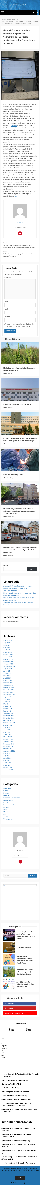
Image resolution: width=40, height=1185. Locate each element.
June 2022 (6, 758)
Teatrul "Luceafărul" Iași (10, 1088)
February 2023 (8, 739)
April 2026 (7, 650)
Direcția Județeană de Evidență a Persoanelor (18, 1163)
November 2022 (8, 746)
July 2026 (6, 643)
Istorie (5, 802)
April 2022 (7, 763)
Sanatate (6, 807)
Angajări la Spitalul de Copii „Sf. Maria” (20, 389)
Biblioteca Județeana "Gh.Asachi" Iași (14, 1080)
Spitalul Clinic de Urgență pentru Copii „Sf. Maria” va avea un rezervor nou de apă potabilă (19, 245)
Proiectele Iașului (9, 805)
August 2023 (7, 725)
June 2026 (6, 645)
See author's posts (20, 227)
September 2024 (9, 694)
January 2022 (8, 770)
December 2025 (8, 659)
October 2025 (8, 664)
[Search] (33, 12)
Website (7, 316)
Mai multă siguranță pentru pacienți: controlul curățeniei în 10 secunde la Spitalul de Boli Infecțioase (20, 532)
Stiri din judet (8, 812)
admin (4, 46)
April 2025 (7, 678)
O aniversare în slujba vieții (20, 460)
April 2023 (7, 734)
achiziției (14, 125)
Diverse (6, 793)
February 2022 (8, 767)
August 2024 (7, 697)
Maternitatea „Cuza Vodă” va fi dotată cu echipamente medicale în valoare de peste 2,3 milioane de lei (20, 494)
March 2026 (7, 652)
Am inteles (20, 1178)
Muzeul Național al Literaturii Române (15, 1092)
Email (6, 309)
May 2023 (6, 732)
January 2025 (8, 685)
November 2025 (8, 661)
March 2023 (7, 737)
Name (7, 301)
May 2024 (6, 704)
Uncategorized (8, 819)
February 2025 (8, 683)
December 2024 (8, 687)
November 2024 (8, 690)
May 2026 (6, 647)
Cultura (6, 791)
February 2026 (8, 654)
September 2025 (9, 666)
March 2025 (7, 680)
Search (5, 565)
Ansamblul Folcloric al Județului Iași (14, 1095)
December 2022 (8, 744)
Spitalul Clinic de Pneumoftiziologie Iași (15, 1141)
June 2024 (6, 701)
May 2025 (6, 676)
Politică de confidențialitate (20, 1183)
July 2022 (6, 756)
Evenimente (7, 795)
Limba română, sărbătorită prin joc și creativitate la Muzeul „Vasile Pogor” (9, 959)
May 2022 (6, 760)
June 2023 (6, 730)
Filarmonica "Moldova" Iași (11, 1084)
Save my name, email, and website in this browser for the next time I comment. (20, 325)
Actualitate (7, 788)
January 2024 (8, 713)
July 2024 (6, 699)
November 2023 (8, 718)
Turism (5, 816)
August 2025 (7, 668)
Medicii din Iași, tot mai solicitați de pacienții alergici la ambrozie (20, 353)
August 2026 (7, 640)
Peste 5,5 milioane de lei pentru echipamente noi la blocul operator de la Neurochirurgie (20, 423)
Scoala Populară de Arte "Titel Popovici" (16, 1099)
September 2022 (9, 751)
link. (15, 196)
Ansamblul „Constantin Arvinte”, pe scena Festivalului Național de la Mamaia (9, 935)
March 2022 (7, 765)
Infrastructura (8, 800)
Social (5, 809)
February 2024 (8, 711)
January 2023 (8, 741)
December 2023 (8, 716)
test (4, 814)
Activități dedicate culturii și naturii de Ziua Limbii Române (9, 984)
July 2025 (6, 671)
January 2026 (8, 657)
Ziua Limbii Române (10, 591)
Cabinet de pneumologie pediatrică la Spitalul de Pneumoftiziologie (19, 254)
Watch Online (38, 12)
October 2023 (8, 720)
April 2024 (7, 706)
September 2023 (9, 723)
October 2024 (8, 692)
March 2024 (7, 708)
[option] (20, 935)
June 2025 (6, 673)
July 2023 (6, 727)
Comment (8, 277)
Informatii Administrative (11, 798)
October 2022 (8, 748)
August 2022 (7, 753)
